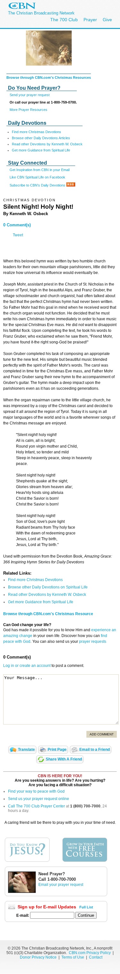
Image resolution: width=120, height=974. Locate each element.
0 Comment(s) (17, 225)
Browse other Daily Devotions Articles (41, 138)
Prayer (90, 19)
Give (107, 19)
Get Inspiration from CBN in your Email (39, 170)
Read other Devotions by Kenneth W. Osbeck (47, 144)
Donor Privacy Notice (38, 957)
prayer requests (92, 641)
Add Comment (102, 734)
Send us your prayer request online (38, 798)
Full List (86, 907)
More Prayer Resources (28, 110)
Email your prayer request (60, 884)
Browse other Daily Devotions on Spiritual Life (48, 587)
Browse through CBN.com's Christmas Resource (48, 614)
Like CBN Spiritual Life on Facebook (37, 177)
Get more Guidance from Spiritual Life (41, 150)
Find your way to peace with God (36, 791)
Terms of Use (73, 957)
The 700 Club (64, 19)
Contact (95, 957)
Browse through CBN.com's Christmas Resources (48, 77)
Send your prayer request (30, 95)
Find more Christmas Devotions (36, 132)
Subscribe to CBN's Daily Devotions (38, 185)
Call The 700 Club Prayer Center (36, 806)
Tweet (18, 235)
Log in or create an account (27, 665)
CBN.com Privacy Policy (90, 953)
